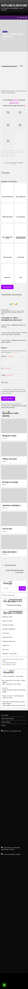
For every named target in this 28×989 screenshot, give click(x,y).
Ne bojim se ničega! (10, 482)
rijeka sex (19, 312)
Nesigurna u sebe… (9, 436)
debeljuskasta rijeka (5, 311)
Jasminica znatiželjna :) (11, 505)
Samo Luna (5, 649)
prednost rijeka (13, 312)
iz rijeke (22, 311)
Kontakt (3, 725)
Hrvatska (5, 31)
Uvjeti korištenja (5, 722)
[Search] (20, 17)
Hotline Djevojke (14, 5)
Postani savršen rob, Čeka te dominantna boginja (14, 690)
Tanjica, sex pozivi (9, 459)
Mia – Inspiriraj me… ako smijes (12, 684)
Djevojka (4, 39)
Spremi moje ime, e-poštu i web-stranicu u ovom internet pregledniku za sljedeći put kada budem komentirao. (13, 391)
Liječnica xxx (6, 645)
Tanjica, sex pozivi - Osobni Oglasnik (12, 696)
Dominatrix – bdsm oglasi (9, 653)
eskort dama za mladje (15, 311)
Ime (5, 368)
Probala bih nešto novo (8, 641)
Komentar (7, 356)
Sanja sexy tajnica (9, 552)
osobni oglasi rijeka (5, 312)
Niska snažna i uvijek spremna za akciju (14, 705)
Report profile (7, 287)
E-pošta (7, 375)
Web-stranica (5, 382)
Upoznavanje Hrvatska (7, 718)
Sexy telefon (4, 715)
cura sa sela (7, 529)
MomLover (4, 438)
